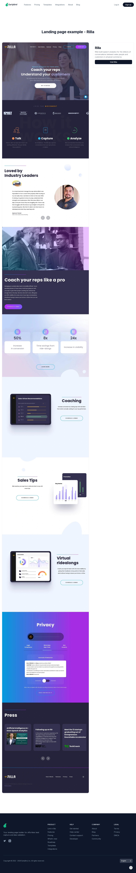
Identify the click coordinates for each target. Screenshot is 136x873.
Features (27, 5)
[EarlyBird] (11, 5)
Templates (47, 5)
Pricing (37, 5)
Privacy (117, 832)
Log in (116, 5)
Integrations (60, 5)
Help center (74, 832)
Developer (74, 839)
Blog (78, 5)
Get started (74, 829)
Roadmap (51, 842)
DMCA (116, 835)
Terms (116, 829)
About (70, 5)
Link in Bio (52, 829)
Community (96, 839)
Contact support (76, 835)
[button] (126, 861)
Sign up (128, 5)
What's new (52, 839)
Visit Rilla (113, 62)
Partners (95, 835)
